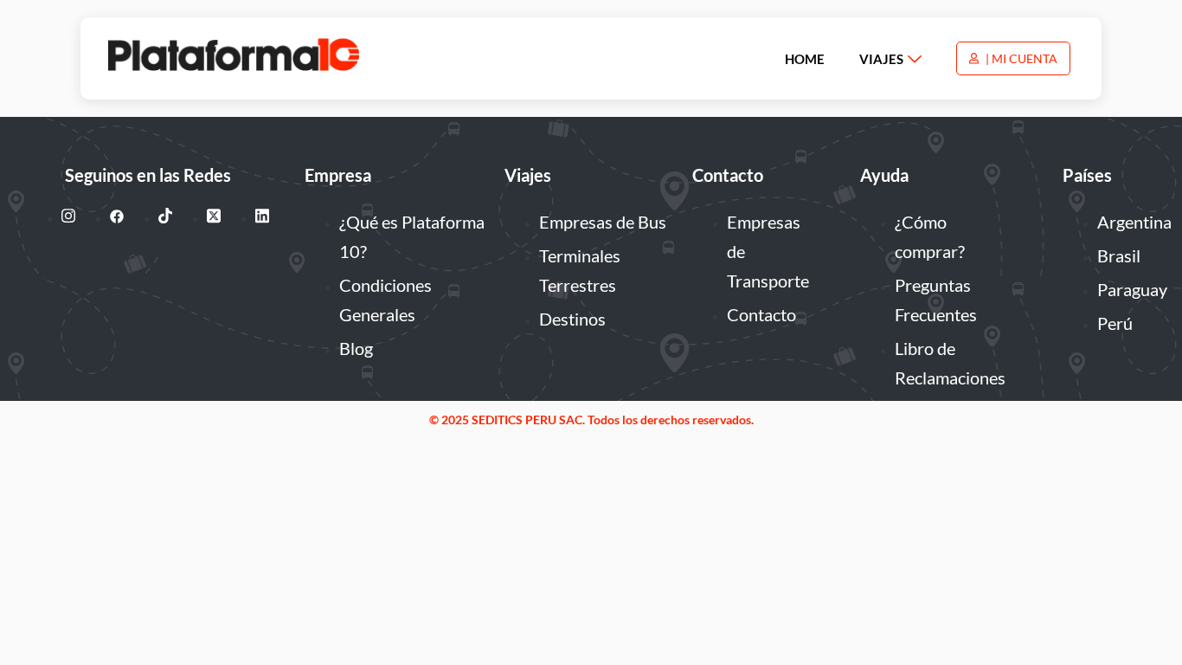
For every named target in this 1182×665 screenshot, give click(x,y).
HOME (805, 59)
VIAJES (881, 59)
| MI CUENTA (1020, 58)
